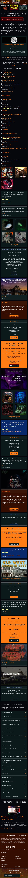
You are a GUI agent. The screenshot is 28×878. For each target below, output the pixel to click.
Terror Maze (5, 129)
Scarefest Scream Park (7, 91)
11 (6, 59)
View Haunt (14, 337)
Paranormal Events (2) (8, 769)
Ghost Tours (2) (6, 716)
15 (16, 59)
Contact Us (3, 856)
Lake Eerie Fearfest (6, 118)
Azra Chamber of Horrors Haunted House (11, 106)
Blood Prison (5, 103)
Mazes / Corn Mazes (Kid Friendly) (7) (12, 756)
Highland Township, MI (14, 380)
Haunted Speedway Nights (8, 87)
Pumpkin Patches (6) (7, 777)
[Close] (26, 870)
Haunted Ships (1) (7, 741)
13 (11, 59)
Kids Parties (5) (6, 752)
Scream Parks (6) (6, 785)
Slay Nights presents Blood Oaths (10, 141)
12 (9, 59)
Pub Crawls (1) (6, 773)
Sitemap (3, 858)
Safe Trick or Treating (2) (9, 781)
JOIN (22, 875)
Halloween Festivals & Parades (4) (11, 720)
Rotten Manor (5, 156)
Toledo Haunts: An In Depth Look (7, 828)
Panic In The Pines (6, 95)
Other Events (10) (7, 766)
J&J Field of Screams (7, 72)
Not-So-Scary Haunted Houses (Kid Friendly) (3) (11, 761)
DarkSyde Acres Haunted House (9, 133)
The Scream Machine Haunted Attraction (11, 114)
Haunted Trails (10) (7, 745)
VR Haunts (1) (6, 793)
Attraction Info (14, 365)
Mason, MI (14, 676)
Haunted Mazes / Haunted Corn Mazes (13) (12, 736)
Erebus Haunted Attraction (8, 76)
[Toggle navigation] (25, 2)
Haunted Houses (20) (8, 732)
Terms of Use (18, 858)
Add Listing (17, 866)
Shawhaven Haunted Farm (8, 80)
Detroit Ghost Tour (6, 125)
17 (21, 59)
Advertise (3, 866)
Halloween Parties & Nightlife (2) (10, 724)
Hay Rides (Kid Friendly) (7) (9, 749)
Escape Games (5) (7, 712)
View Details (14, 274)
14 (14, 59)
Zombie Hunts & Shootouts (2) (10, 796)
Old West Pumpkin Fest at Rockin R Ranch (11, 160)
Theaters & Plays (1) (7, 789)
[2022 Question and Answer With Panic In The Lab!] (14, 810)
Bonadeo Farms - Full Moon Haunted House (14, 45)
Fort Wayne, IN (14, 479)
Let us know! (4, 852)
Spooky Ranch (5, 152)
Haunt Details (14, 316)
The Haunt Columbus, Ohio (8, 122)
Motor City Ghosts (6, 99)
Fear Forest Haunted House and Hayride (11, 137)
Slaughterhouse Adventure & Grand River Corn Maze (14, 148)
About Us (17, 856)
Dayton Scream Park (7, 163)
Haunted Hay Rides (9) (8, 728)
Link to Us (3, 860)
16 (18, 59)
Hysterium (4, 110)
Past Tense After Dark (7, 144)
